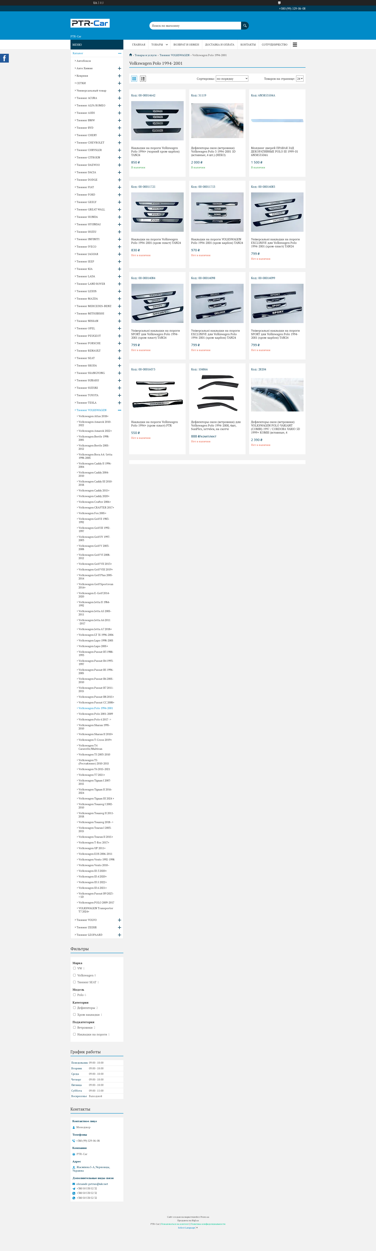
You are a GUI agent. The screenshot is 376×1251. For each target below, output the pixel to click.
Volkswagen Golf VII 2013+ (95, 564)
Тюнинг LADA (86, 276)
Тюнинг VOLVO (87, 920)
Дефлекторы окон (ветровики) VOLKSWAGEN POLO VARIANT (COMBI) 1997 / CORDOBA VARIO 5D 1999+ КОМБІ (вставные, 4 (275, 427)
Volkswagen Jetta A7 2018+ (95, 629)
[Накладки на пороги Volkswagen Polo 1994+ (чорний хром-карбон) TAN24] (157, 120)
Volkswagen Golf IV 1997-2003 (94, 538)
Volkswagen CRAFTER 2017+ (96, 507)
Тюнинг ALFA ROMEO (91, 105)
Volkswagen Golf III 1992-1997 (94, 529)
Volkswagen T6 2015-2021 (94, 769)
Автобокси (84, 61)
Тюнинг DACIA (86, 172)
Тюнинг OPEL (86, 328)
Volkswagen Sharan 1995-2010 (94, 726)
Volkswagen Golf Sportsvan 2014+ (96, 585)
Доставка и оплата (219, 44)
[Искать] (245, 24)
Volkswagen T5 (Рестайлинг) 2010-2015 (94, 761)
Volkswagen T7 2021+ (92, 775)
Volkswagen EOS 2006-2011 (95, 854)
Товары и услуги (146, 55)
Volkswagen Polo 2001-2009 (96, 714)
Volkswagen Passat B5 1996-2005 (96, 671)
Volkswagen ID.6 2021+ (93, 888)
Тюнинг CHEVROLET (90, 142)
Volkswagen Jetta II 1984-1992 (94, 603)
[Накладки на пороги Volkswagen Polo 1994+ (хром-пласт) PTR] (157, 394)
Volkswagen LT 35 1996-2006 (96, 635)
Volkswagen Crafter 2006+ (95, 502)
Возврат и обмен (186, 44)
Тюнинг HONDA (87, 217)
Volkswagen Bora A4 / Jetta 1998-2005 (95, 456)
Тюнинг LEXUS (87, 291)
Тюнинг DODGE (87, 179)
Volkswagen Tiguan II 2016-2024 (95, 791)
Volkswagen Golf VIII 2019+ (96, 569)
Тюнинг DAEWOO (88, 165)
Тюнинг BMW (86, 120)
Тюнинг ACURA (87, 98)
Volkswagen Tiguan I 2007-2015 (95, 782)
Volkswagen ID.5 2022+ (93, 882)
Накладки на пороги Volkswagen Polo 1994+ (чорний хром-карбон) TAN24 (155, 151)
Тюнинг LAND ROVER (91, 284)
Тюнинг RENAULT (89, 350)
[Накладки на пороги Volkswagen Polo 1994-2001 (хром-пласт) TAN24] (157, 211)
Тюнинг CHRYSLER (89, 150)
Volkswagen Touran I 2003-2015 (95, 829)
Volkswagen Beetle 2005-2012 (94, 447)
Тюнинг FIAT (85, 187)
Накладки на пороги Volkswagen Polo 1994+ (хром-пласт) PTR (154, 423)
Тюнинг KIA (85, 269)
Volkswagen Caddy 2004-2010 (94, 474)
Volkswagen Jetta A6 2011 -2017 (94, 621)
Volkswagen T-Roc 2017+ (94, 842)
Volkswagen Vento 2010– (94, 865)
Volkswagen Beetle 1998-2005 (94, 438)
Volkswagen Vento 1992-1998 (96, 859)
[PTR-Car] (90, 22)
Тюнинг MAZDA (87, 298)
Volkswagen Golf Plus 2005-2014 (96, 576)
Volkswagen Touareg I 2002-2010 (96, 805)
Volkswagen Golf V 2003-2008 (94, 547)
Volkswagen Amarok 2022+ (95, 431)
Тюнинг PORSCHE (89, 343)
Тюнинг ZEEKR (87, 927)
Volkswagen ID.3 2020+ (93, 871)
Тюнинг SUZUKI (87, 388)
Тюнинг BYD (85, 127)
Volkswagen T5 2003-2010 (94, 754)
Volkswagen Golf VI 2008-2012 (94, 556)
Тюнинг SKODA (87, 365)
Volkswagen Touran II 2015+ (96, 837)
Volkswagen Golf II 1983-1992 (94, 520)
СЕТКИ (81, 83)
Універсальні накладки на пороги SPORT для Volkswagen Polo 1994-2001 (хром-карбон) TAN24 (275, 334)
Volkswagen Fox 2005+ (92, 513)
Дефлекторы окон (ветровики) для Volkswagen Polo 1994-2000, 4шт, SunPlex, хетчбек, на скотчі (216, 425)
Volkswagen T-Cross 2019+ (95, 740)
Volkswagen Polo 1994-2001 (96, 708)
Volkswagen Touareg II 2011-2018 (96, 814)
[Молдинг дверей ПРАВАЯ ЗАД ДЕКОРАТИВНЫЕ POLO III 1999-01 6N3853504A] (277, 120)
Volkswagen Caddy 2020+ (94, 496)
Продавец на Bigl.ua (188, 1220)
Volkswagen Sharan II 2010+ (96, 734)
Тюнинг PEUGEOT (89, 336)
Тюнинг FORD (86, 194)
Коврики (82, 75)
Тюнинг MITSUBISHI (90, 313)
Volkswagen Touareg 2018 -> (96, 822)
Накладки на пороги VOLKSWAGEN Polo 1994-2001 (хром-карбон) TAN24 (217, 240)
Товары (157, 44)
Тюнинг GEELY (87, 202)
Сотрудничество (274, 44)
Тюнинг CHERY (87, 135)
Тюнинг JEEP (85, 261)
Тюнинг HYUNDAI (89, 224)
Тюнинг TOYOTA (88, 395)
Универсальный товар (91, 90)
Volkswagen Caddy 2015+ (94, 490)
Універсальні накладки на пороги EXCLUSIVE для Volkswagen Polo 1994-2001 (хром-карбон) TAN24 (215, 334)
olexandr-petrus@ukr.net (92, 1184)
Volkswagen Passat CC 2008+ (96, 702)
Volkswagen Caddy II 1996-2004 (95, 465)
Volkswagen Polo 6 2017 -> (95, 719)
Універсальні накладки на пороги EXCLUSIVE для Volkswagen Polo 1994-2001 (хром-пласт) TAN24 (275, 242)
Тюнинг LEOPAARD (89, 935)
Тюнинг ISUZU (86, 231)
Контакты (248, 44)
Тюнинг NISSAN (87, 321)
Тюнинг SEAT (86, 358)
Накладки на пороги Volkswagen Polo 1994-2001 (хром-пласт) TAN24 (156, 240)
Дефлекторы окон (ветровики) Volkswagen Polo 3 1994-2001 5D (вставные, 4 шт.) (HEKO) (213, 151)
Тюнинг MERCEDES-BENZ (94, 306)
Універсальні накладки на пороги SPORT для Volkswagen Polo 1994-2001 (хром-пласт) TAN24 (155, 334)
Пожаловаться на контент (175, 1223)
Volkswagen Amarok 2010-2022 (95, 423)
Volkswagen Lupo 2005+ (93, 646)
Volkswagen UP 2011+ (92, 848)
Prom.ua (205, 1216)
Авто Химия (85, 68)
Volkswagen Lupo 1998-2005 (96, 640)
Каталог (78, 53)
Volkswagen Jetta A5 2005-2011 (95, 612)
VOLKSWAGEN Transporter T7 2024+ (96, 909)
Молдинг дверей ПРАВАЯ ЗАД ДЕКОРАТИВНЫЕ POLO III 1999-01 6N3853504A (274, 151)
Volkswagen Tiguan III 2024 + (96, 798)
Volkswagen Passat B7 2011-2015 (96, 689)
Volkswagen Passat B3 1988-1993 (96, 653)
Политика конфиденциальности (208, 1223)
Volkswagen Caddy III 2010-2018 (96, 483)
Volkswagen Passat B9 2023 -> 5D (96, 895)
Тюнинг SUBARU (88, 380)
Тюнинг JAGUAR (87, 254)
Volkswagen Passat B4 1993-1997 (96, 662)
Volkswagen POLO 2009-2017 (96, 902)
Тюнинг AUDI (86, 113)
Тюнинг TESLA (87, 402)
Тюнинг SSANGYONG (91, 373)
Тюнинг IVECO (86, 246)
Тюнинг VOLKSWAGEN (175, 55)
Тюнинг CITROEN (88, 157)
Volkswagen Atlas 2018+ (93, 416)
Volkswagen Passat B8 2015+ (96, 697)
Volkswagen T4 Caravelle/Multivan (90, 747)
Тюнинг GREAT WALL (91, 209)
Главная (138, 44)
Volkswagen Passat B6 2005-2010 (96, 680)
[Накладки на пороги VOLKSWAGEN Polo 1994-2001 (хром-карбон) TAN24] (217, 211)
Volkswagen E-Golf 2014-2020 (94, 594)
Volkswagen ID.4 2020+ (93, 876)
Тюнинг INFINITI (88, 239)
